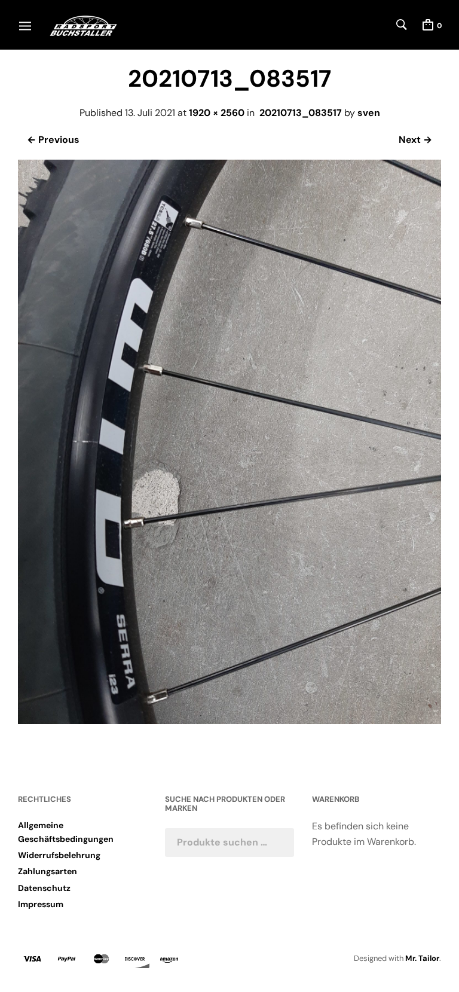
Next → (415, 139)
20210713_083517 (300, 112)
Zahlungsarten (47, 871)
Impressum (40, 904)
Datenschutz (44, 888)
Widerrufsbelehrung (59, 855)
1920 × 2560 (216, 112)
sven (368, 112)
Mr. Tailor (422, 958)
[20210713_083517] (229, 721)
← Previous (53, 139)
